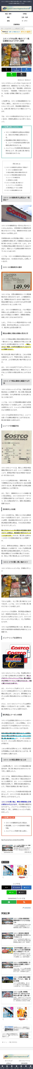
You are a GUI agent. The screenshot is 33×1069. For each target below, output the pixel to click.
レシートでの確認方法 (14, 177)
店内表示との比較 (12, 180)
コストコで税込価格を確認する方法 (16, 175)
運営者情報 (24, 1063)
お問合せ (8, 1063)
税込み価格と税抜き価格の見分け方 (17, 172)
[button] (21, 75)
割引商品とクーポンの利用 (15, 187)
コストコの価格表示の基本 (15, 170)
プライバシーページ (24, 1060)
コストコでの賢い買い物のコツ (14, 182)
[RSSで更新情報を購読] (24, 902)
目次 (14, 163)
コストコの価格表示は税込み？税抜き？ (17, 167)
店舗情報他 (6, 862)
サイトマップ (8, 1060)
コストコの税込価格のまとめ (14, 190)
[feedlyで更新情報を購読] (8, 902)
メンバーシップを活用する (15, 185)
